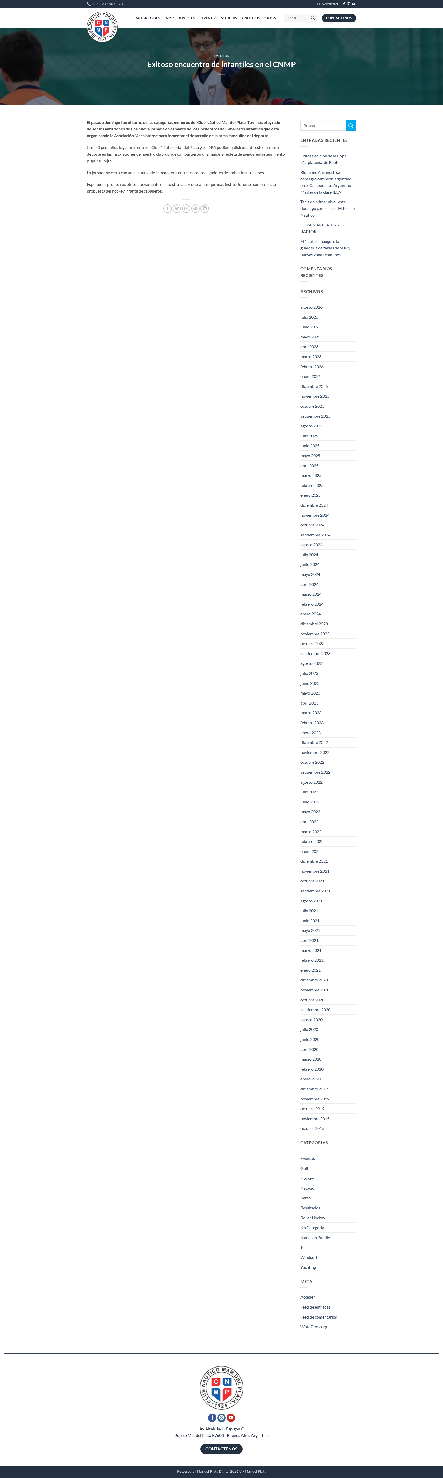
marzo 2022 (310, 831)
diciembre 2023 (314, 623)
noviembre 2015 (314, 1118)
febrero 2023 (312, 722)
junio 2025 (309, 445)
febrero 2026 (312, 366)
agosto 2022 (311, 782)
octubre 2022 (312, 762)
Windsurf (308, 1257)
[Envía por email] (186, 208)
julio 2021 (309, 910)
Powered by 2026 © (209, 1471)
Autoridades (148, 18)
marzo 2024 (310, 593)
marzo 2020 (310, 1059)
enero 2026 (310, 376)
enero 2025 (310, 494)
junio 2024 (309, 564)
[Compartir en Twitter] (177, 208)
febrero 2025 (312, 485)
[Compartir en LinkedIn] (204, 208)
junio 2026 (309, 326)
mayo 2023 (310, 692)
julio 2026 (309, 317)
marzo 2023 (310, 712)
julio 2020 (309, 1029)
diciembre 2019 (314, 1088)
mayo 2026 (310, 336)
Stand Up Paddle (315, 1237)
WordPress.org (313, 1326)
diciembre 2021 (314, 861)
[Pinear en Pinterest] (195, 208)
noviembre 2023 (314, 633)
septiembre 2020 (315, 1009)
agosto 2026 (311, 307)
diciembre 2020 (314, 979)
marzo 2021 (310, 950)
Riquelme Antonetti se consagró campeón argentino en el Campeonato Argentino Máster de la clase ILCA (325, 182)
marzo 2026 (310, 356)
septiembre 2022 (315, 772)
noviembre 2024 (314, 514)
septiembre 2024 (315, 534)
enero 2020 (310, 1078)
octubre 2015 (312, 1128)
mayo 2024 (310, 574)
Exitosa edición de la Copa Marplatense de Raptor (323, 159)
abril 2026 (309, 346)
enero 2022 (310, 851)
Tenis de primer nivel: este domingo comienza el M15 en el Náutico (328, 208)
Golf (304, 1168)
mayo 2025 (310, 455)
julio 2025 (309, 435)
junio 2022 (309, 801)
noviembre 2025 (314, 396)
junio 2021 (309, 920)
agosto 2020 (311, 1019)
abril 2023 (309, 702)
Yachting (308, 1267)
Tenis (304, 1247)
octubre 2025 (312, 406)
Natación (308, 1187)
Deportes (186, 18)
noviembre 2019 (314, 1098)
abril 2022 (309, 821)
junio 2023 (309, 683)
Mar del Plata (255, 1471)
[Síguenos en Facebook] (343, 4)
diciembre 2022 (314, 742)
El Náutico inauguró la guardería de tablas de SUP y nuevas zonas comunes (325, 248)
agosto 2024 (311, 544)
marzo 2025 (310, 475)
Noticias (229, 18)
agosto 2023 (311, 663)
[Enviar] (312, 18)
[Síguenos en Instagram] (348, 4)
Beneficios (250, 18)
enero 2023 (310, 732)
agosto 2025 (311, 425)
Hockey (307, 1177)
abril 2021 (309, 940)
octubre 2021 (312, 880)
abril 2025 (309, 465)
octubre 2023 (312, 643)
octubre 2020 (312, 999)
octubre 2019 (312, 1108)
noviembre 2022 (314, 752)
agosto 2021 (311, 900)
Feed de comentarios (318, 1316)
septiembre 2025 (315, 416)
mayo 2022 (310, 811)
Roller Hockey (312, 1217)
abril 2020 (309, 1049)
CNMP (169, 18)
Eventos (209, 18)
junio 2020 (309, 1039)
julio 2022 (309, 791)
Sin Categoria (312, 1227)
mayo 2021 (310, 930)
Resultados (310, 1207)
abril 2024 (309, 584)
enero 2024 (310, 613)
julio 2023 (309, 673)
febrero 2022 (312, 841)
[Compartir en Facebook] (167, 208)
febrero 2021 (312, 960)
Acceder (307, 1296)
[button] (327, 4)
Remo (305, 1197)
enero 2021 (310, 970)
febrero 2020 (312, 1069)
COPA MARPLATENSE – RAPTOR (322, 228)
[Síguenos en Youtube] (353, 4)
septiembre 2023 (315, 653)
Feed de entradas (315, 1306)
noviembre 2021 (314, 871)
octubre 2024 (312, 524)
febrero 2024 (312, 603)
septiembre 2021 (315, 890)
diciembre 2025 (314, 386)
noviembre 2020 (314, 989)
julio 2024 (309, 554)
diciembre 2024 (314, 504)
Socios (270, 18)
